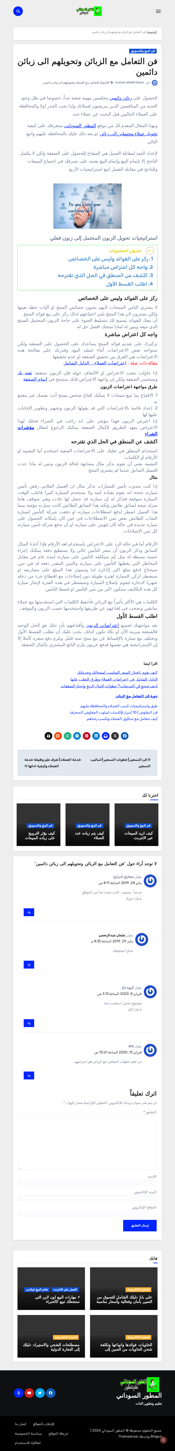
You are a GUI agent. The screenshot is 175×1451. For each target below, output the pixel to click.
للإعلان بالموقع (43, 1424)
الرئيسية (152, 32)
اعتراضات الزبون (102, 625)
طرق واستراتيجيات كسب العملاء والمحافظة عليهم (119, 706)
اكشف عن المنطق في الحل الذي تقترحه (102, 275)
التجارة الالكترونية (138, 1289)
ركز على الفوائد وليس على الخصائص (108, 259)
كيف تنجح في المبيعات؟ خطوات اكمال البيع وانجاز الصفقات (109, 686)
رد (29, 912)
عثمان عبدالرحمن (112, 935)
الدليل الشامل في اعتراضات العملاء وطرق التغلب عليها (114, 679)
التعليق (150, 1112)
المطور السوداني (80, 125)
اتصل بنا (20, 1424)
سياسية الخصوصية (28, 1433)
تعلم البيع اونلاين (37, 1289)
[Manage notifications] (163, 1440)
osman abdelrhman (129, 82)
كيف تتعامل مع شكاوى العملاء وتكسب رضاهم (122, 719)
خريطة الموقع (59, 1433)
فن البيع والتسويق (143, 51)
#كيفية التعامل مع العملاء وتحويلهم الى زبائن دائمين (76, 82)
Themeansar (128, 1436)
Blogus (156, 1436)
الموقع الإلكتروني (144, 1207)
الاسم (152, 1176)
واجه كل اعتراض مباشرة (120, 267)
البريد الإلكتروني (145, 1192)
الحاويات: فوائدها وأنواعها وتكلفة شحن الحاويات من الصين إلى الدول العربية (126, 1349)
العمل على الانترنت (65, 1289)
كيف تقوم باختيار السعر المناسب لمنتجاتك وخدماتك (117, 672)
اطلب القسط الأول (126, 284)
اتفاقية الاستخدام (28, 1443)
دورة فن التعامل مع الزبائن (136, 696)
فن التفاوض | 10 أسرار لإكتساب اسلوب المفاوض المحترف (114, 712)
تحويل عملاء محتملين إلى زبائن (129, 133)
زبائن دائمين (120, 97)
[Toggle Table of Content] (148, 251)
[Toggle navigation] (158, 11)
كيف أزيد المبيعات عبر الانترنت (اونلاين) (138, 838)
